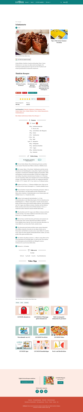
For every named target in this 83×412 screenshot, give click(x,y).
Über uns (47, 2)
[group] (32, 83)
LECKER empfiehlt (39, 2)
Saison (32, 2)
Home (16, 21)
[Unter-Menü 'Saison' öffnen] (33, 2)
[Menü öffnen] (67, 2)
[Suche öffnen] (61, 2)
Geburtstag (26, 302)
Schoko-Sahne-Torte (20, 111)
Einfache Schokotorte (29, 109)
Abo (57, 402)
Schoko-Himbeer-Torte (31, 111)
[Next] (48, 79)
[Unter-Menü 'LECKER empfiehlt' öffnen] (43, 2)
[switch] (39, 160)
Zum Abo (60, 382)
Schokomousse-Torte (40, 109)
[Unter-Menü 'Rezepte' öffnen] (28, 2)
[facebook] (37, 391)
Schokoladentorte (19, 112)
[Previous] (16, 79)
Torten (21, 302)
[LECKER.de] (19, 2)
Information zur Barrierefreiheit (30, 402)
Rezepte (26, 2)
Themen (50, 402)
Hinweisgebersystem (40, 402)
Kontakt (54, 402)
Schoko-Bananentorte (43, 111)
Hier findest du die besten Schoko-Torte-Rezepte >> (28, 115)
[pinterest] (41, 391)
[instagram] (45, 391)
